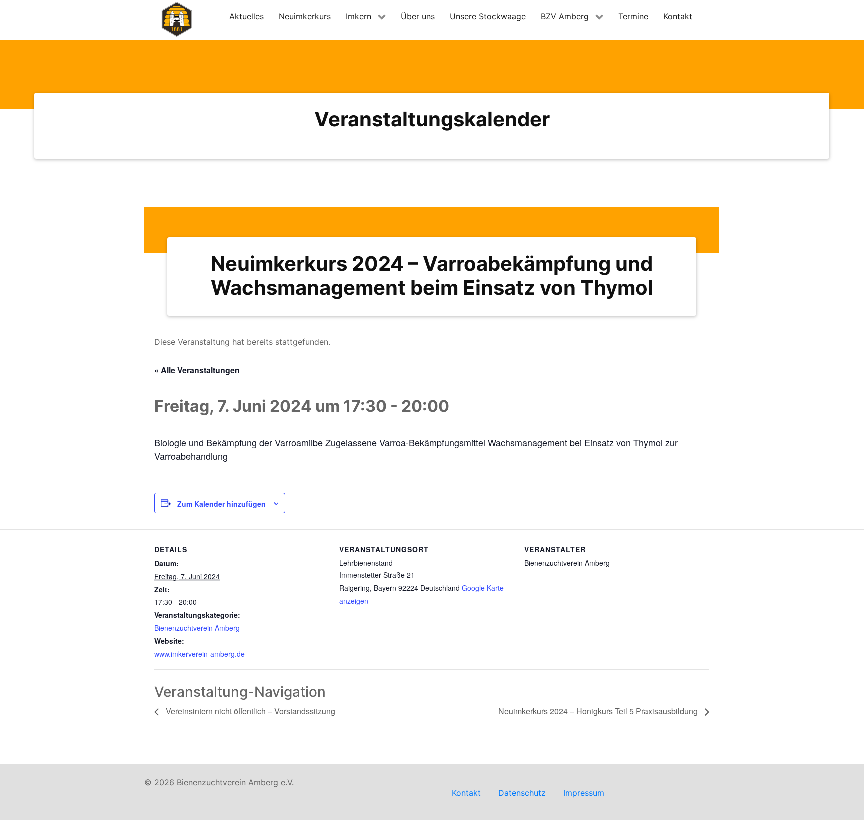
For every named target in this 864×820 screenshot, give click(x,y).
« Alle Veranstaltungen (197, 370)
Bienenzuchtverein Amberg (197, 628)
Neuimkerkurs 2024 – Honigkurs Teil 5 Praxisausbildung (599, 711)
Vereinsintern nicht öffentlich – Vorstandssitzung (250, 711)
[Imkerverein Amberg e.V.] (177, 19)
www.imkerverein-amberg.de (199, 654)
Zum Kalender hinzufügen (222, 504)
